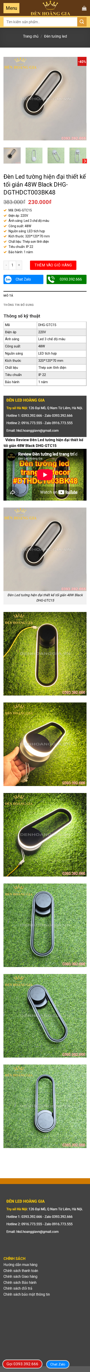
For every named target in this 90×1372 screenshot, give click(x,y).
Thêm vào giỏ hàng (53, 265)
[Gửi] (82, 21)
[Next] (79, 98)
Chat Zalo (23, 279)
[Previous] (11, 98)
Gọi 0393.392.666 (22, 1364)
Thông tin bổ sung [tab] (18, 305)
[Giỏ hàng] (84, 8)
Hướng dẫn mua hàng (20, 1264)
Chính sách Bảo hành (19, 1282)
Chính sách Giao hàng (20, 1276)
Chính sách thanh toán (20, 1270)
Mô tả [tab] (8, 295)
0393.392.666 (71, 279)
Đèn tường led (55, 36)
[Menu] (11, 8)
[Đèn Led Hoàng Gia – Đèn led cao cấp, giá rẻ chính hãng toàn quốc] (50, 8)
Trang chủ (31, 36)
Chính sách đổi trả (17, 1288)
